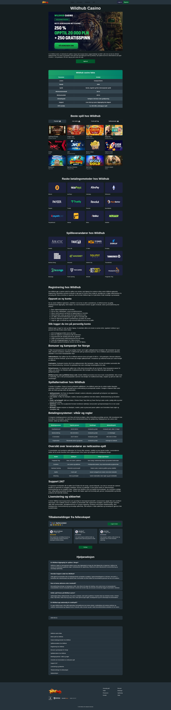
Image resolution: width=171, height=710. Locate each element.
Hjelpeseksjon (54, 673)
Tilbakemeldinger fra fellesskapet (59, 670)
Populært (56, 121)
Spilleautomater (113, 121)
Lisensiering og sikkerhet (57, 666)
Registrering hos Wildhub (57, 646)
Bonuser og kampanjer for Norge (59, 650)
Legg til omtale (114, 523)
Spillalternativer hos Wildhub (58, 653)
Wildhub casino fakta (56, 633)
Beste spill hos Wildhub (57, 636)
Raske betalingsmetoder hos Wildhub (61, 640)
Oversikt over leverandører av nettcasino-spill (63, 660)
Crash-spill (94, 121)
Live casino (75, 121)
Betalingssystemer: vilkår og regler (60, 656)
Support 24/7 (54, 663)
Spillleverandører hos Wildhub (59, 643)
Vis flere (85, 547)
